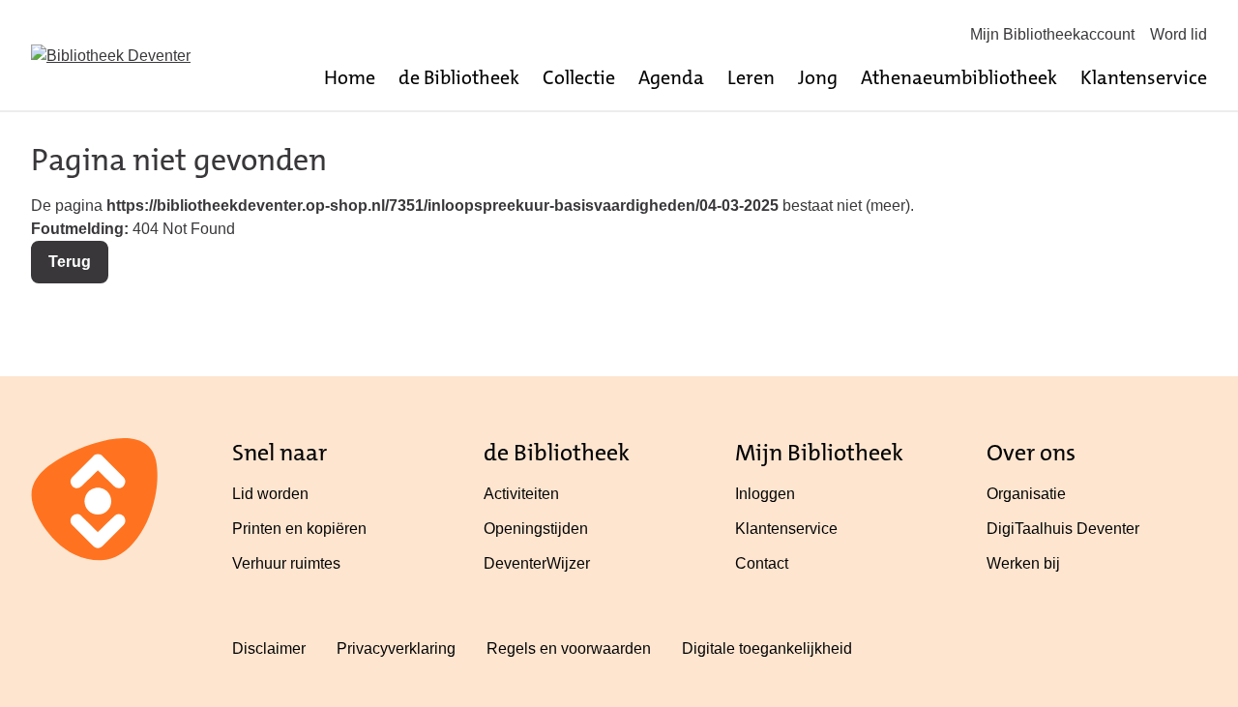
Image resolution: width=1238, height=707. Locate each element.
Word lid (1178, 34)
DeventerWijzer (537, 563)
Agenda (671, 77)
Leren (751, 77)
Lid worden (270, 494)
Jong (818, 77)
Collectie (579, 77)
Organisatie (1026, 494)
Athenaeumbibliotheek (959, 77)
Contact (761, 563)
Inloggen (765, 494)
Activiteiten (521, 494)
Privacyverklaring (396, 648)
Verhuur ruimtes (286, 563)
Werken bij (1023, 563)
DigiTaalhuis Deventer (1063, 528)
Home (349, 77)
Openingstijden (536, 528)
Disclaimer (269, 648)
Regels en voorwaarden (568, 648)
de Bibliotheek (458, 77)
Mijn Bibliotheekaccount (1052, 34)
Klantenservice (1143, 77)
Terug (69, 261)
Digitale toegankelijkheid (767, 648)
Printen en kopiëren (299, 528)
